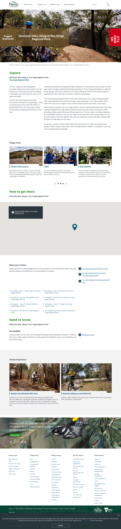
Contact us (97, 464)
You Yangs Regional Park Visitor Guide (95, 269)
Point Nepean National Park (56, 496)
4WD (31, 459)
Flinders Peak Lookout (20, 166)
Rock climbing (34, 482)
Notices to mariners (100, 491)
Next (66, 183)
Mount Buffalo (56, 492)
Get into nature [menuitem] (69, 4)
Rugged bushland (14, 469)
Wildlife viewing (35, 487)
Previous (55, 183)
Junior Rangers (34, 476)
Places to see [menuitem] (28, 4)
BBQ (47, 166)
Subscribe (15, 435)
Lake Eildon (55, 487)
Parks (18, 65)
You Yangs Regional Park (31, 65)
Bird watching (85, 166)
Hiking (32, 471)
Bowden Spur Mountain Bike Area (24, 393)
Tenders (75, 492)
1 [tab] (58, 183)
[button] (108, 4)
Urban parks (12, 474)
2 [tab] (60, 183)
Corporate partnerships (77, 481)
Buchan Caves (56, 464)
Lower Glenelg (56, 490)
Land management (100, 478)
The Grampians (56, 480)
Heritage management (98, 475)
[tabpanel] (26, 162)
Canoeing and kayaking (34, 465)
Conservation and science (78, 467)
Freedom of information (51, 508)
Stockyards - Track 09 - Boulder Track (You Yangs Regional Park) (25, 305)
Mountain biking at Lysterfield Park (77, 393)
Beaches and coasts (14, 463)
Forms (96, 481)
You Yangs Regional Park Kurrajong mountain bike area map (94, 274)
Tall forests (12, 471)
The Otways (55, 482)
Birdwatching (34, 462)
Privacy (11, 438)
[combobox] (101, 4)
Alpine (53, 459)
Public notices (98, 503)
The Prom (54, 500)
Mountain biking (35, 479)
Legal (61, 508)
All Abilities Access (78, 459)
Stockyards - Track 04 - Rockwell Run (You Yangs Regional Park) (24, 298)
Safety (75, 489)
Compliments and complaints (33, 508)
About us (97, 459)
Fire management (99, 467)
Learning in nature (78, 484)
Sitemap (72, 508)
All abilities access (88, 335)
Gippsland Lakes (56, 477)
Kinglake (54, 485)
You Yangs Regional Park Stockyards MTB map (96, 281)
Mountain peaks (13, 466)
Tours (31, 484)
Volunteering (77, 497)
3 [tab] (63, 183)
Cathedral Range (56, 472)
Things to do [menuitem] (41, 4)
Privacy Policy (86, 520)
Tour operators (77, 495)
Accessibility (19, 508)
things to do (46, 65)
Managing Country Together (99, 484)
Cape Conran (55, 469)
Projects (96, 500)
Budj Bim (54, 467)
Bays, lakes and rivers (13, 460)
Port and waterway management (99, 494)
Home (11, 65)
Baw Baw (54, 462)
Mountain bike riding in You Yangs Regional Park (70, 65)
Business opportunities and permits (78, 473)
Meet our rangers (78, 487)
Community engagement (76, 462)
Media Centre (98, 488)
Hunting (32, 474)
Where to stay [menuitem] (54, 4)
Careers (75, 477)
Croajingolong (56, 474)
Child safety (97, 462)
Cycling (32, 469)
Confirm (60, 525)
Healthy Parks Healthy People (98, 470)
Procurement (98, 498)
